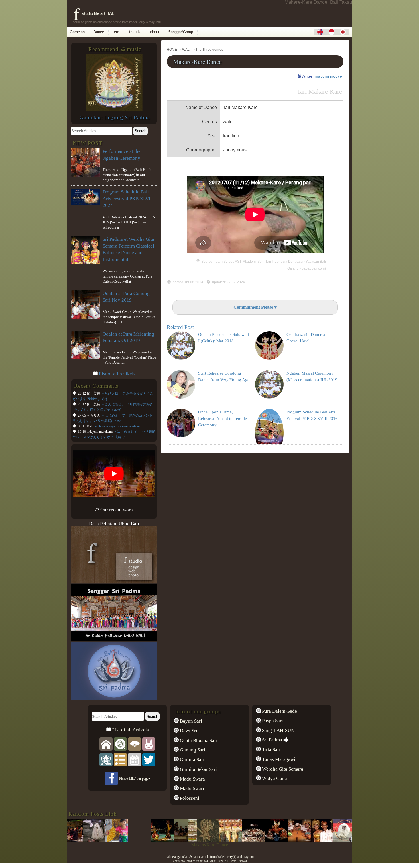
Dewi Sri (188, 730)
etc (116, 32)
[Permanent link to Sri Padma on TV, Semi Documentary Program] (192, 840)
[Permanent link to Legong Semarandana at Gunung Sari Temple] (78, 840)
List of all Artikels (117, 374)
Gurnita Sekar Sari (198, 769)
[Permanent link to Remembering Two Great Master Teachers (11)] (146, 840)
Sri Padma (271, 740)
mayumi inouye (328, 76)
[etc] (120, 759)
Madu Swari (191, 788)
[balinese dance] (134, 744)
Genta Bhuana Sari (198, 740)
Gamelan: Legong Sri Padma (115, 117)
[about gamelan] (120, 744)
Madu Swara (192, 779)
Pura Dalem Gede (279, 711)
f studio (135, 32)
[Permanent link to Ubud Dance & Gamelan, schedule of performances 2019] (238, 840)
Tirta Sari (270, 749)
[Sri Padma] (106, 759)
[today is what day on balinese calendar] (134, 759)
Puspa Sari (272, 720)
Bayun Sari (190, 721)
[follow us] (148, 759)
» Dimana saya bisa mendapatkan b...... (120, 426)
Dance (98, 32)
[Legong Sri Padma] (114, 109)
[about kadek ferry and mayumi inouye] (148, 744)
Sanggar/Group (180, 32)
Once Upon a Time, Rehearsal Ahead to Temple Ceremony (222, 418)
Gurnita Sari (191, 759)
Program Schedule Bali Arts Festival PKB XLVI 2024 (126, 198)
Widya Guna (274, 778)
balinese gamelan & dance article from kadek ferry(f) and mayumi (210, 857)
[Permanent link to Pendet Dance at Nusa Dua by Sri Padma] (283, 840)
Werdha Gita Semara (282, 769)
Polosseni (189, 798)
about (154, 32)
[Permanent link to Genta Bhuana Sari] (260, 840)
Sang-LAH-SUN (277, 730)
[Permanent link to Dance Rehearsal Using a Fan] (101, 840)
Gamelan (77, 32)
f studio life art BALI (94, 13)
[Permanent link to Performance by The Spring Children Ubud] (169, 840)
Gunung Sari (192, 750)
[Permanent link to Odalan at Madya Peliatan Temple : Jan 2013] (215, 840)
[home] (106, 744)
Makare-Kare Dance (197, 61)
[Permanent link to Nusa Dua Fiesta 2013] (329, 840)
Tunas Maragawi (278, 759)
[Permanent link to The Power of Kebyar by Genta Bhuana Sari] (306, 840)
